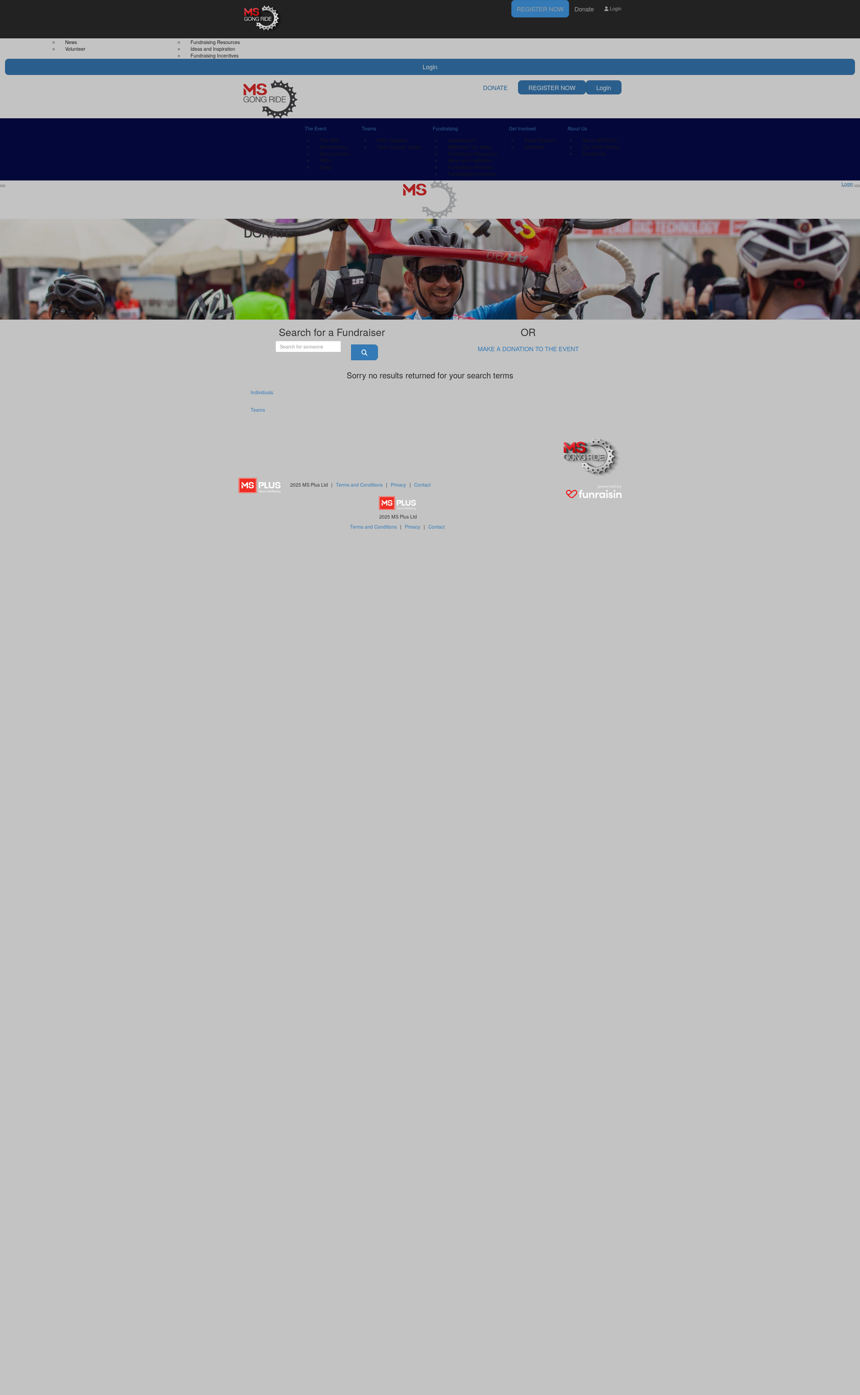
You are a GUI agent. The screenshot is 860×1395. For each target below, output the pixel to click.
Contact (422, 484)
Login (614, 8)
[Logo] (264, 19)
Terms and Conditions (359, 484)
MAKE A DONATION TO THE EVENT (528, 348)
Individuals (262, 392)
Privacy (398, 484)
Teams (258, 409)
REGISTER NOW (540, 8)
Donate (584, 8)
